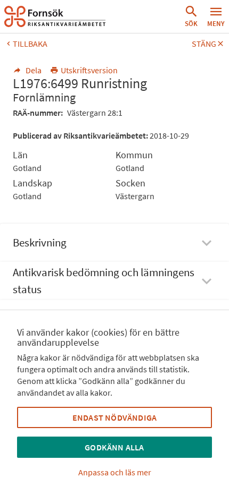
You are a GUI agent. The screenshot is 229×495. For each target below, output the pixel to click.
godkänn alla (114, 447)
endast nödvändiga (114, 417)
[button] (191, 16)
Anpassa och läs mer (114, 472)
